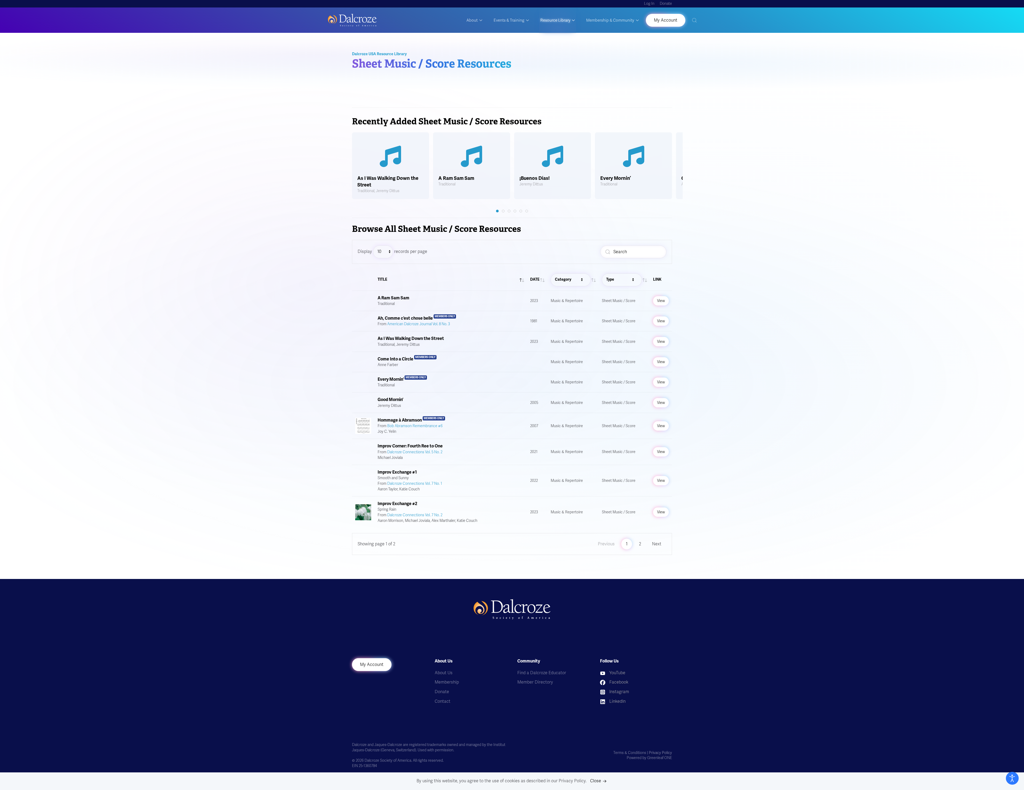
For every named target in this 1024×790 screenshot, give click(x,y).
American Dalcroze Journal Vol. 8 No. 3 (418, 324)
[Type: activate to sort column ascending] (624, 280)
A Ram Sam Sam (456, 178)
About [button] (472, 20)
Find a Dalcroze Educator (541, 673)
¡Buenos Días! (534, 178)
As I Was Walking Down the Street (411, 338)
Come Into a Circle (395, 359)
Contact (442, 701)
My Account (371, 664)
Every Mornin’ (615, 178)
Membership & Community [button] (610, 20)
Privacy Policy (660, 753)
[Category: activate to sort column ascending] (573, 280)
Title (382, 279)
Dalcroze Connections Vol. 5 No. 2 (414, 452)
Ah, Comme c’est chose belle (405, 318)
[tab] (497, 211)
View (661, 301)
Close (595, 781)
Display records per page (392, 251)
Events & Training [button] (509, 20)
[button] (694, 20)
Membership (447, 682)
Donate (666, 3)
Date (534, 279)
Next (656, 544)
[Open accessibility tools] (1012, 778)
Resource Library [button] (555, 20)
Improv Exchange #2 (397, 503)
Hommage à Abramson (400, 420)
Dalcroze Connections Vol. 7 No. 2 (414, 515)
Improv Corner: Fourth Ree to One (410, 446)
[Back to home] (352, 20)
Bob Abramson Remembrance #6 (415, 426)
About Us (444, 673)
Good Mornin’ (390, 399)
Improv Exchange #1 (397, 472)
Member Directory (535, 682)
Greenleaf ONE (659, 758)
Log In (649, 3)
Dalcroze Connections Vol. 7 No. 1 (414, 483)
